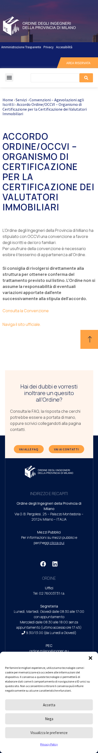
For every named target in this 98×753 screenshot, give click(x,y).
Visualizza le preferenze (49, 732)
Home (8, 99)
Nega (49, 718)
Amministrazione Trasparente (21, 47)
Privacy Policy (49, 744)
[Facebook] (43, 564)
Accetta (49, 704)
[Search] (86, 77)
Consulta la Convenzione (26, 310)
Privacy (48, 47)
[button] (90, 658)
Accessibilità (64, 47)
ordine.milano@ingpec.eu (49, 650)
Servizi (21, 99)
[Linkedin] (55, 564)
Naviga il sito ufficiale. (22, 324)
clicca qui (57, 542)
